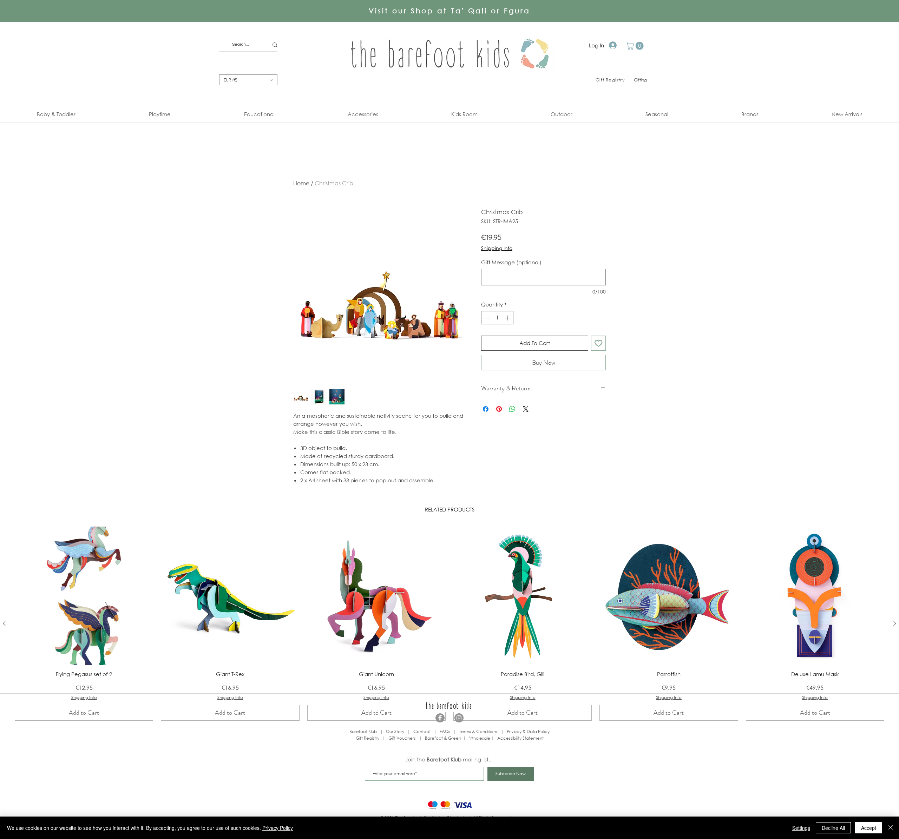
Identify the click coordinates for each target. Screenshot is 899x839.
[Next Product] (895, 623)
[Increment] (508, 317)
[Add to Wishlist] (598, 343)
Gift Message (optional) (511, 262)
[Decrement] (487, 317)
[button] (635, 46)
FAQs (445, 731)
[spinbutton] (497, 317)
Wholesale (480, 738)
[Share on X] (525, 409)
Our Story (395, 731)
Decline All (833, 827)
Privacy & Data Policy (528, 731)
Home (301, 183)
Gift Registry (367, 738)
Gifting (640, 80)
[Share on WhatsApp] (512, 409)
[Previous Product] (4, 623)
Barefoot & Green (443, 738)
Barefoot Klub (363, 731)
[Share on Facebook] (485, 409)
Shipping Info (496, 248)
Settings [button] (801, 827)
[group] (449, 623)
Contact (422, 731)
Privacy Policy (277, 827)
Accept (868, 827)
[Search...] (275, 45)
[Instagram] (459, 717)
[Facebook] (440, 717)
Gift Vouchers (402, 738)
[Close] (890, 827)
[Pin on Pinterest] (499, 409)
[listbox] (248, 79)
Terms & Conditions (478, 731)
